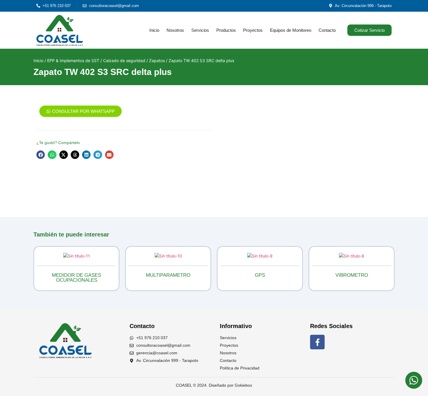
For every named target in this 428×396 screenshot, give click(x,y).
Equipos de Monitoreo (290, 30)
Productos (226, 30)
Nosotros (175, 30)
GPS (260, 275)
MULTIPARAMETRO (168, 275)
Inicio (154, 30)
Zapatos (157, 60)
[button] (40, 154)
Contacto (327, 30)
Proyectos (253, 30)
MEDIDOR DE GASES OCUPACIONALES (76, 277)
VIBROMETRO (351, 275)
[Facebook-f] (317, 342)
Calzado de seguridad (124, 60)
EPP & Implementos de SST (73, 60)
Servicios (200, 30)
